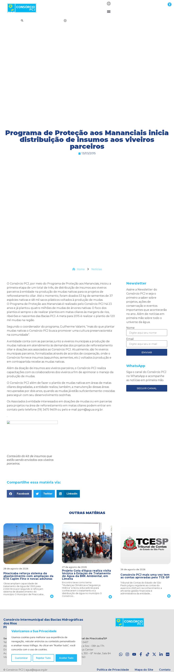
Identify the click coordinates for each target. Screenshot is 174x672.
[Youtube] (134, 654)
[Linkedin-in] (161, 654)
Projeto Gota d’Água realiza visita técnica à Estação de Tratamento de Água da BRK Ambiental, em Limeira (86, 574)
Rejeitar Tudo (43, 657)
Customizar (21, 657)
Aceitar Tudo (66, 657)
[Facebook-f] (141, 654)
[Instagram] (127, 654)
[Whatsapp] (121, 654)
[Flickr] (168, 654)
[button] (169, 4)
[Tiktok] (148, 654)
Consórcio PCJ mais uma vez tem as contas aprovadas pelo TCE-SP (145, 576)
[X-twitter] (154, 654)
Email (130, 339)
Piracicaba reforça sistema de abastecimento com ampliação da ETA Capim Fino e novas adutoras (28, 576)
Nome (130, 328)
